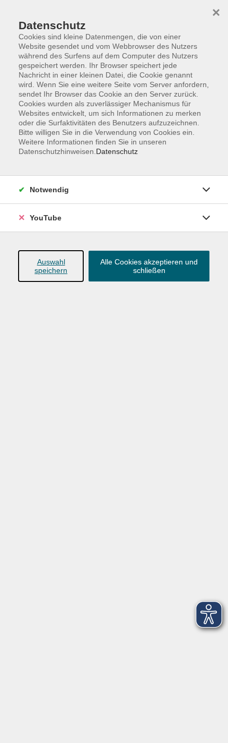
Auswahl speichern (50, 266)
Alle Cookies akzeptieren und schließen (149, 266)
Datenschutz (117, 151)
